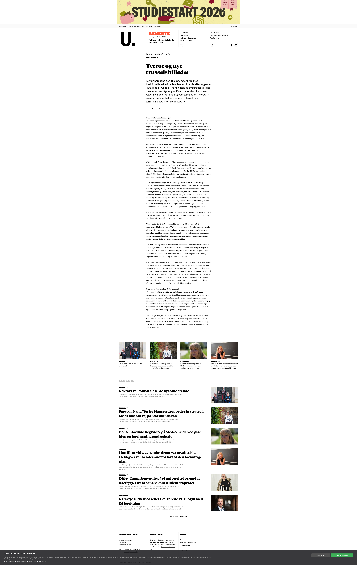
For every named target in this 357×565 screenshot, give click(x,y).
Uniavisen (122, 26)
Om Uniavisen (214, 32)
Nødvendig (9, 561)
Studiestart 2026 (186, 41)
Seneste (159, 34)
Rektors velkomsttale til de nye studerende (161, 41)
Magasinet (184, 35)
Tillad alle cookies (342, 555)
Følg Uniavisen (215, 38)
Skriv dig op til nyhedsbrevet (219, 35)
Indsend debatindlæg (188, 38)
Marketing (42, 561)
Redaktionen (184, 540)
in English (234, 26)
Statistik (32, 561)
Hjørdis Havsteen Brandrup (155, 109)
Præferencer (21, 561)
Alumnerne (184, 32)
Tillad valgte (320, 555)
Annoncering (185, 545)
